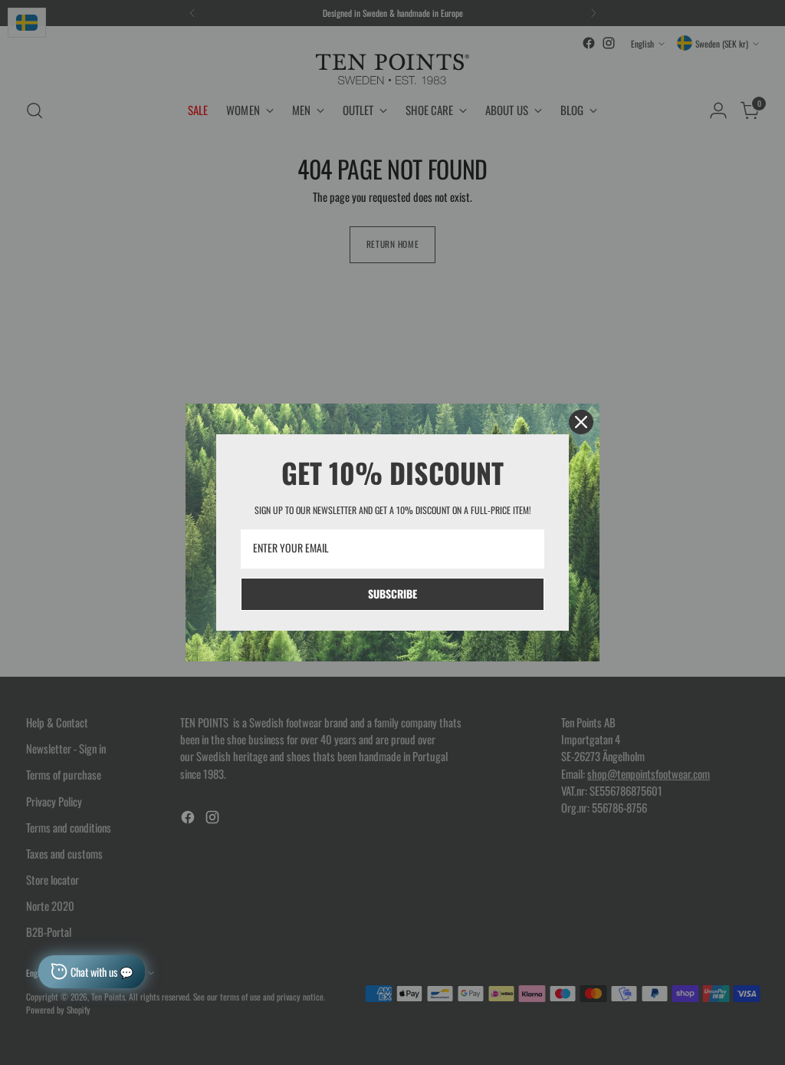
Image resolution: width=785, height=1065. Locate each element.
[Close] (581, 422)
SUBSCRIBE (392, 593)
